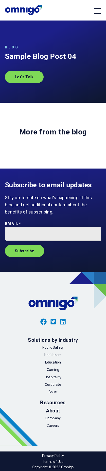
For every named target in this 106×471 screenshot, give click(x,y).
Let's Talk (24, 77)
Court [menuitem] (53, 392)
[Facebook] (43, 322)
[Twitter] (53, 322)
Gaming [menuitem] (53, 370)
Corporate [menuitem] (53, 384)
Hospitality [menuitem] (53, 377)
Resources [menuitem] (53, 403)
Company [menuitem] (53, 418)
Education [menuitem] (53, 362)
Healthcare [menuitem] (53, 355)
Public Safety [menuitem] (53, 347)
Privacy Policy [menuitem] (53, 455)
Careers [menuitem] (53, 426)
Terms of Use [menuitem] (53, 461)
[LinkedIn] (63, 322)
